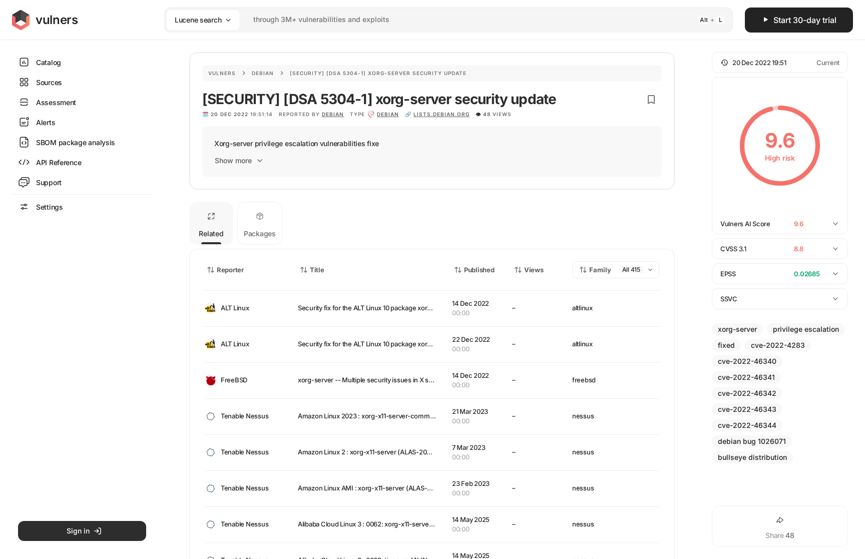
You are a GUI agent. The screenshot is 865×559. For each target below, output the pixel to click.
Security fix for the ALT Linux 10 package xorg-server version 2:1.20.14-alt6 (407, 344)
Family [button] (600, 270)
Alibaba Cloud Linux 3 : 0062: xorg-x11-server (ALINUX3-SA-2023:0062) (405, 524)
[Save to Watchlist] (651, 99)
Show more (233, 160)
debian (388, 114)
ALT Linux (235, 308)
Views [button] (534, 270)
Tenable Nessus (244, 416)
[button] (780, 62)
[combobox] (435, 20)
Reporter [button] (230, 270)
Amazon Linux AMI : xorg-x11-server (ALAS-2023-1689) (380, 488)
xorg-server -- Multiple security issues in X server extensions (388, 380)
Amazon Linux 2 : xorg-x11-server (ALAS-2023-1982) (376, 452)
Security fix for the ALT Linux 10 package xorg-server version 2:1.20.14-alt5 (407, 308)
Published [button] (479, 270)
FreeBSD (234, 380)
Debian (263, 73)
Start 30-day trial (804, 20)
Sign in (78, 530)
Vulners (222, 73)
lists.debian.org (441, 114)
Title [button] (317, 270)
